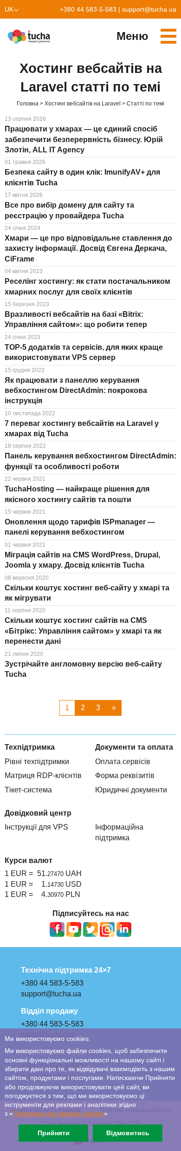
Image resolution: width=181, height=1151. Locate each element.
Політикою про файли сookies (58, 1113)
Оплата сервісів (122, 761)
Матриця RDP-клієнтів (43, 775)
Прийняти (54, 1133)
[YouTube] (73, 929)
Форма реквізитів (125, 775)
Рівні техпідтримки (37, 761)
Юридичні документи (131, 790)
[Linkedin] (123, 929)
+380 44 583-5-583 (88, 9)
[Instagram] (107, 929)
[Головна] (30, 37)
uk (9, 9)
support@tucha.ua (149, 9)
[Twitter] (90, 929)
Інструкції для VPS (36, 827)
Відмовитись (127, 1133)
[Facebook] (57, 929)
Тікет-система (28, 790)
